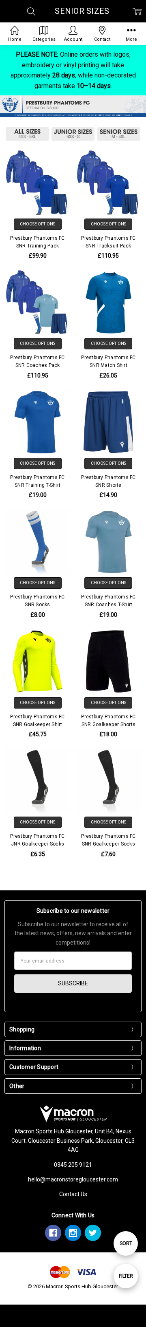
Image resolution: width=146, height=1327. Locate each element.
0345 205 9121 (73, 1164)
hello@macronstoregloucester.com (73, 1179)
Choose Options (37, 224)
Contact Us (73, 1194)
